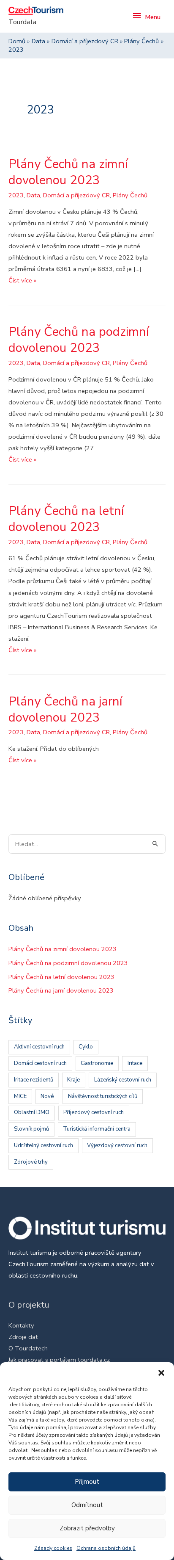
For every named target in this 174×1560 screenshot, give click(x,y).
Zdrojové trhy (31, 1162)
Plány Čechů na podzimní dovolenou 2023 (78, 339)
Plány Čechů (130, 195)
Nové (47, 1096)
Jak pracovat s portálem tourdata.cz (59, 1359)
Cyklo (86, 1047)
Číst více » (22, 281)
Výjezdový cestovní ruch (117, 1145)
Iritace (135, 1063)
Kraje (73, 1080)
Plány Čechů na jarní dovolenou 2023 (65, 709)
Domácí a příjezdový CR (76, 195)
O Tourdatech (28, 1348)
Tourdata (22, 22)
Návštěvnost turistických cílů (102, 1096)
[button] (161, 1373)
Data (33, 195)
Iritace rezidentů (33, 1080)
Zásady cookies (53, 1548)
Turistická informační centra (96, 1129)
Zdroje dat (23, 1337)
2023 (16, 195)
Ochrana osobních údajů (106, 1548)
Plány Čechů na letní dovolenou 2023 (66, 518)
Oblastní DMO (31, 1112)
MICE (20, 1096)
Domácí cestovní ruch (40, 1063)
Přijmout (87, 1481)
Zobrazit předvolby (87, 1528)
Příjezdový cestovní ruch (93, 1112)
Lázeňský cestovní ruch (122, 1080)
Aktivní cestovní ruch (39, 1047)
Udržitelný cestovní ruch (43, 1145)
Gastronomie (97, 1063)
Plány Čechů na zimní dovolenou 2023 (68, 171)
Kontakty (21, 1325)
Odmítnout (87, 1505)
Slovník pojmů (31, 1129)
